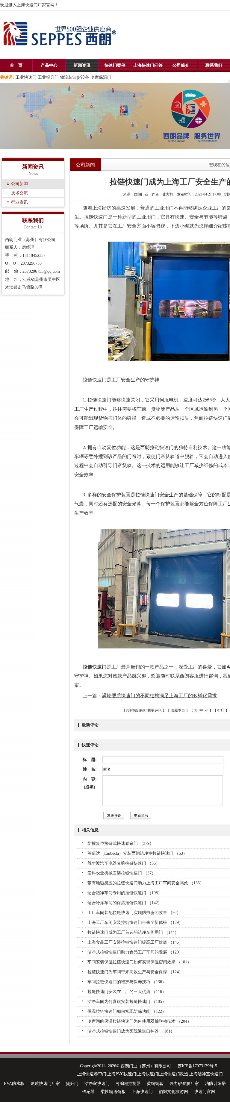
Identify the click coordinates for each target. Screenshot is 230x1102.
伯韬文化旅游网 (173, 1091)
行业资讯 (19, 202)
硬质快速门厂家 (45, 1083)
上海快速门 (142, 1091)
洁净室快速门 (97, 1083)
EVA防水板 (14, 1083)
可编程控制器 (128, 1083)
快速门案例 (115, 65)
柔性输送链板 (113, 1091)
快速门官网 (204, 1091)
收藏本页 (178, 710)
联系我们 (213, 65)
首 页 (16, 65)
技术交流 (19, 193)
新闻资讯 (82, 65)
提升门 (72, 1083)
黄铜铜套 (155, 1083)
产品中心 (49, 65)
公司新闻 (19, 183)
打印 (221, 710)
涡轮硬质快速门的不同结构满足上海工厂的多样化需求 (159, 695)
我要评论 (154, 710)
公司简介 (180, 65)
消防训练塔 (215, 1083)
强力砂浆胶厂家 (184, 1083)
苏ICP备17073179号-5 (197, 1066)
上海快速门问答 (148, 65)
